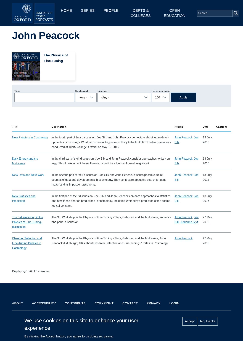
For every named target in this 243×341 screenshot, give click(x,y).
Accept (190, 321)
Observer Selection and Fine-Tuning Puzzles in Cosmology (27, 243)
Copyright (103, 303)
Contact (130, 303)
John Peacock (183, 137)
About (17, 303)
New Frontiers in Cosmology (30, 137)
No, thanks (207, 321)
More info (108, 336)
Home (66, 10)
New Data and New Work (28, 174)
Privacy (153, 303)
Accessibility (44, 303)
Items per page (161, 91)
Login (174, 303)
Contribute (75, 303)
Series (88, 10)
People (111, 10)
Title (17, 91)
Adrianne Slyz (189, 222)
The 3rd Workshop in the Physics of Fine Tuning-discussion (27, 222)
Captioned (81, 91)
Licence (102, 91)
